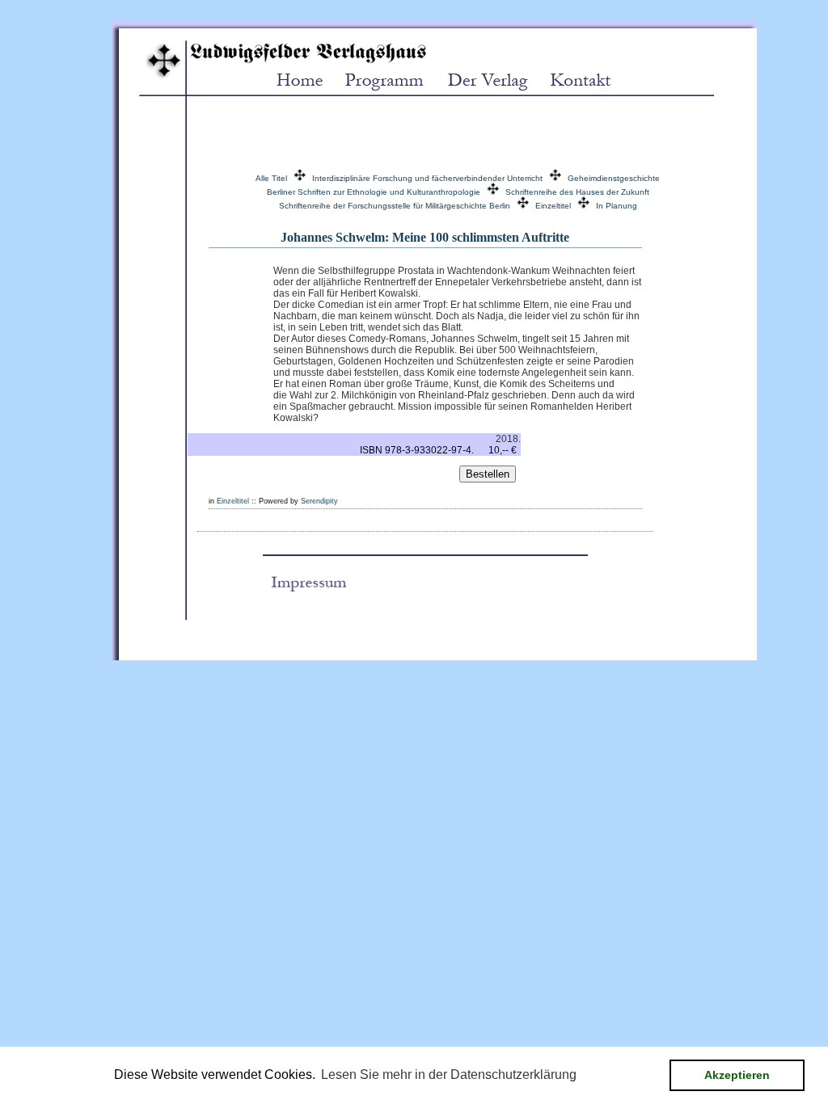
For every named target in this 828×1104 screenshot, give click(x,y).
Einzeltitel (553, 205)
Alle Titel (271, 178)
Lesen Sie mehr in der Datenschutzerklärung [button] (449, 1074)
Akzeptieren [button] (737, 1074)
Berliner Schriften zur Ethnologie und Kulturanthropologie (373, 192)
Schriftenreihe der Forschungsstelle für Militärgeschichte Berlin (394, 205)
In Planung (616, 205)
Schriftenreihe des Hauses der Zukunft (577, 192)
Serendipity (319, 501)
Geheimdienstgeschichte (614, 178)
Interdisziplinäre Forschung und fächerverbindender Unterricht (427, 178)
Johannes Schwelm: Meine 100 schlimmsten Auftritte (425, 237)
